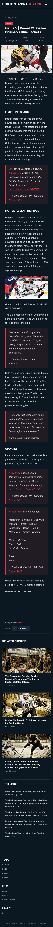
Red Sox (6, 869)
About (4, 891)
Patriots (5, 865)
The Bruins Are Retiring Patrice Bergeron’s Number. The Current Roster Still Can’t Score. (22, 679)
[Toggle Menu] (46, 4)
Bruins (14, 18)
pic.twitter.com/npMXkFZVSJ (24, 189)
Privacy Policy (8, 899)
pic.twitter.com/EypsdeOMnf (24, 489)
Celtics (5, 873)
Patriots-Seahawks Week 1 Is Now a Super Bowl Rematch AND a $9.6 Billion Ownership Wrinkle (26, 824)
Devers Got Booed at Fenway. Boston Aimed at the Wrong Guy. (25, 793)
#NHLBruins (15, 473)
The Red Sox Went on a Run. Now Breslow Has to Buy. (25, 834)
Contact (5, 895)
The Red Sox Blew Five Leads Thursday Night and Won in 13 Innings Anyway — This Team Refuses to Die (26, 803)
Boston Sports (21, 4)
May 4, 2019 (15, 200)
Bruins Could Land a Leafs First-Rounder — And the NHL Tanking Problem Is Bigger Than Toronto (22, 764)
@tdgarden (15, 173)
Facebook (24, 628)
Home (7, 18)
